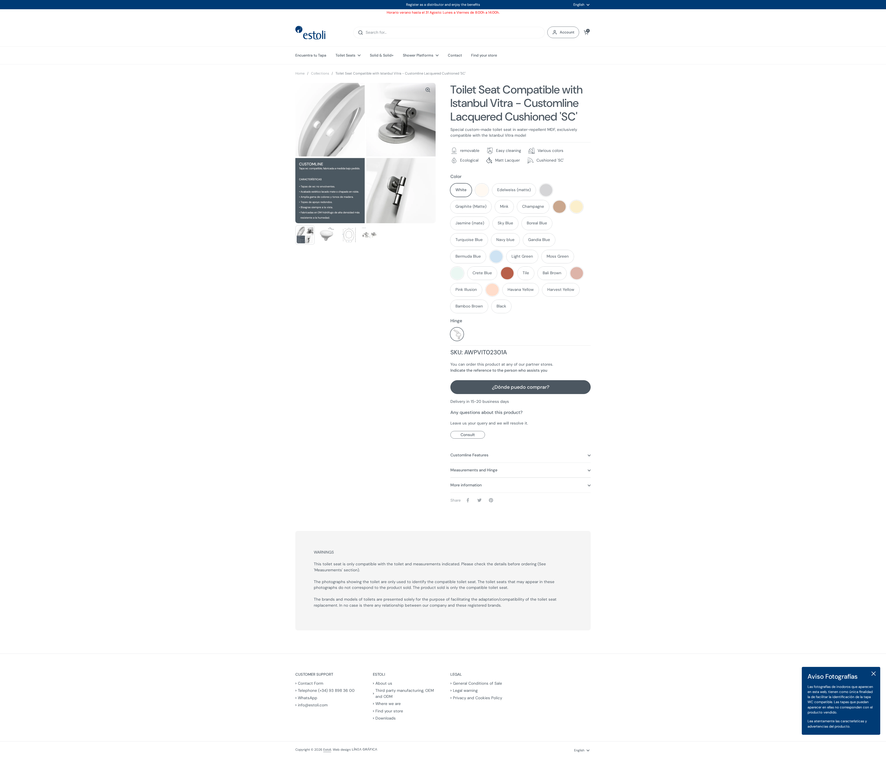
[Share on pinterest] (491, 500)
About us (383, 683)
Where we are (388, 703)
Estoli (327, 749)
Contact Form (310, 683)
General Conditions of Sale (477, 683)
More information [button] (466, 485)
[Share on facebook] (468, 500)
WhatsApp (307, 697)
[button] (586, 32)
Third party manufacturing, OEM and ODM (404, 693)
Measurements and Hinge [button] (473, 470)
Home (300, 73)
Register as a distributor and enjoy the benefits (443, 4)
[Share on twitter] (480, 500)
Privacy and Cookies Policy (477, 697)
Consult (468, 434)
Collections (320, 73)
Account (567, 32)
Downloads (385, 718)
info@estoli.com (313, 705)
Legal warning (465, 690)
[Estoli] (310, 32)
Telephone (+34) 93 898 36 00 (326, 690)
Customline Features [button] (469, 455)
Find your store (389, 711)
